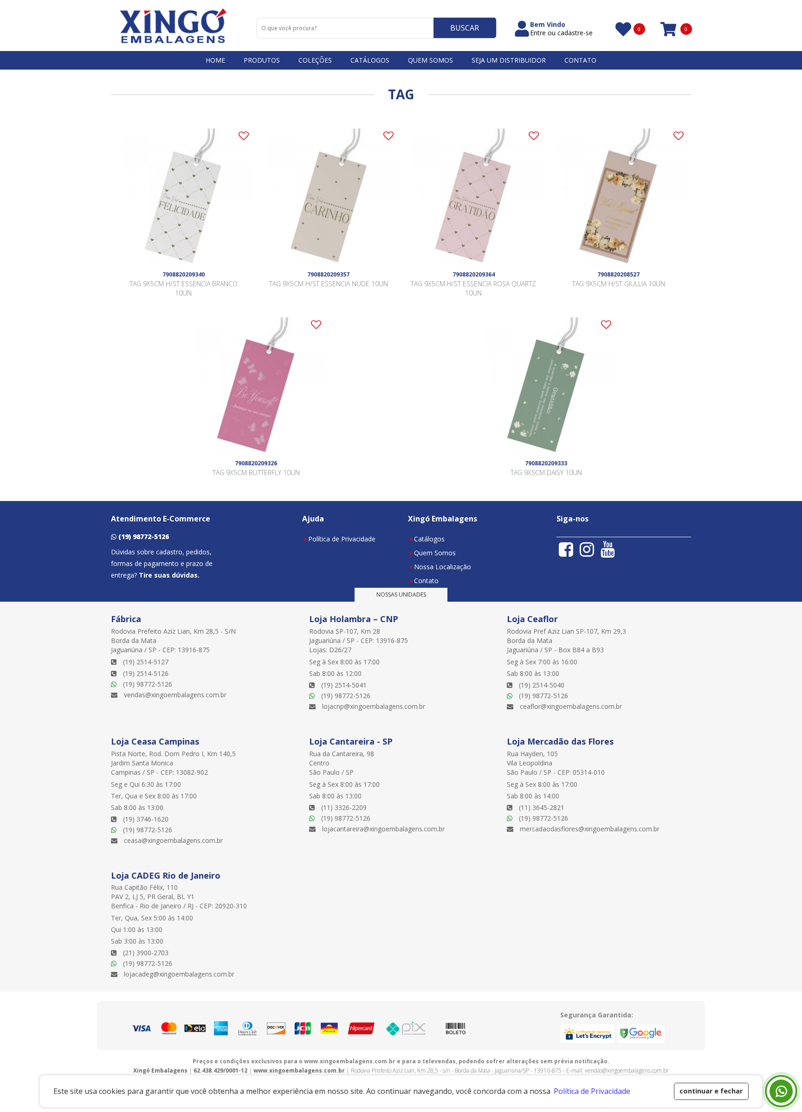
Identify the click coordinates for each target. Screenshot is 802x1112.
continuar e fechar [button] (711, 1090)
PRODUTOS (262, 60)
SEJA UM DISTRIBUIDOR (509, 60)
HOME (215, 60)
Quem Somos (435, 552)
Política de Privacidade (341, 538)
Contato (426, 580)
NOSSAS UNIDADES (401, 594)
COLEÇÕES (315, 60)
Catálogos (429, 538)
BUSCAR (464, 28)
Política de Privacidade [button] (592, 1091)
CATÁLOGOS (369, 60)
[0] (622, 29)
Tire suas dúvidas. (169, 575)
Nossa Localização (442, 566)
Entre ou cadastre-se (561, 33)
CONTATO (580, 60)
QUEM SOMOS (430, 60)
